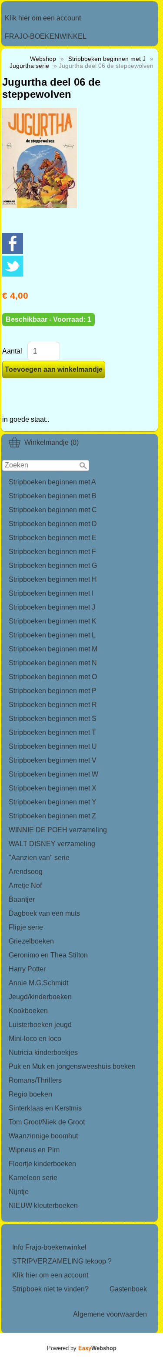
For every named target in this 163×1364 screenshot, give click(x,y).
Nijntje (19, 1191)
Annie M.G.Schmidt (38, 983)
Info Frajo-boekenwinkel (49, 1247)
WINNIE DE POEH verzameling (58, 830)
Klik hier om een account (43, 18)
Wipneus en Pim (34, 1150)
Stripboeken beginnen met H (53, 579)
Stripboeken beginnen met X (52, 788)
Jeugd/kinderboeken (40, 996)
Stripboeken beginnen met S (52, 718)
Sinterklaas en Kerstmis (45, 1108)
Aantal (12, 351)
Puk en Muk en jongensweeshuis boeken (72, 1066)
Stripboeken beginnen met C (53, 510)
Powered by (81, 1348)
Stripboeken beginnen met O (53, 676)
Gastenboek (128, 1289)
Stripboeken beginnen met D (53, 523)
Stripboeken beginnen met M (53, 649)
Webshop (43, 58)
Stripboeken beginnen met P (52, 690)
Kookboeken (28, 1010)
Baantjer (22, 899)
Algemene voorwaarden (110, 1314)
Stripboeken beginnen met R (53, 704)
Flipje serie (26, 927)
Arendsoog (26, 871)
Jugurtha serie (29, 65)
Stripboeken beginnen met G (53, 565)
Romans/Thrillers (35, 1080)
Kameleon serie (33, 1177)
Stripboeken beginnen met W (53, 774)
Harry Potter (27, 969)
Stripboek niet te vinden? (50, 1289)
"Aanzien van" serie (39, 857)
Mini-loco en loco (35, 1038)
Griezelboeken (31, 941)
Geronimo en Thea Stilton (48, 955)
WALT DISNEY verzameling (52, 843)
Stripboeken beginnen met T (52, 732)
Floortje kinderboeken (42, 1163)
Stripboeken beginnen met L (52, 635)
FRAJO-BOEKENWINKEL (45, 36)
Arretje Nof (25, 885)
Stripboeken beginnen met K (52, 621)
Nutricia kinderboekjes (43, 1052)
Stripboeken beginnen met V (52, 760)
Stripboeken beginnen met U (53, 746)
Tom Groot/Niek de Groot (47, 1122)
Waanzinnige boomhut (43, 1136)
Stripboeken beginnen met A (52, 482)
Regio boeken (30, 1094)
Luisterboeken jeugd (40, 1024)
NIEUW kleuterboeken (43, 1205)
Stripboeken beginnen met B (52, 496)
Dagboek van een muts (44, 913)
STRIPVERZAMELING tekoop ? (62, 1261)
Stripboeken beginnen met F (52, 551)
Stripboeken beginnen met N (53, 663)
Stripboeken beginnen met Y (52, 802)
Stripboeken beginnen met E (52, 537)
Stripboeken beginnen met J (52, 607)
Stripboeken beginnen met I (51, 593)
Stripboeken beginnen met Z (52, 816)
